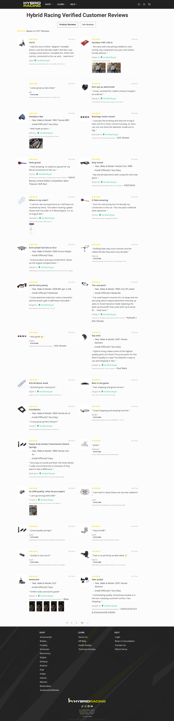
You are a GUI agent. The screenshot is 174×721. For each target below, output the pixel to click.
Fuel (42, 669)
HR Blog (82, 641)
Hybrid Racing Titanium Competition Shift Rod (104, 218)
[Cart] (148, 4)
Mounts (43, 682)
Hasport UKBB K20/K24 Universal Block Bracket (105, 454)
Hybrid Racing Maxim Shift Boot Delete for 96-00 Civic (44, 429)
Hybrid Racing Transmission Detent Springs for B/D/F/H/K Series (47, 540)
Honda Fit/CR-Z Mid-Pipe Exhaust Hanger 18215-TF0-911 (107, 102)
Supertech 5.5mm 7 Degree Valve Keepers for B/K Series (45, 395)
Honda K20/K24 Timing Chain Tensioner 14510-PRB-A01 (44, 503)
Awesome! (34, 579)
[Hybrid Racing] (32, 4)
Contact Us (120, 645)
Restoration (45, 686)
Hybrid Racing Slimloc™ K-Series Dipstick (103, 368)
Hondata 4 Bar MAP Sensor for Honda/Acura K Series (44, 136)
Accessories (46, 637)
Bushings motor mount (103, 116)
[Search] (138, 4)
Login (117, 637)
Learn (60, 4)
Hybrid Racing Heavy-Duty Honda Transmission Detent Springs (46, 477)
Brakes (43, 641)
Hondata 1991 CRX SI (102, 42)
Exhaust (44, 661)
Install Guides (85, 645)
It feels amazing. (100, 200)
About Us (83, 637)
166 (82, 623)
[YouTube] (92, 706)
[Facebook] (89, 706)
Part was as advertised (103, 86)
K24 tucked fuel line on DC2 (42, 247)
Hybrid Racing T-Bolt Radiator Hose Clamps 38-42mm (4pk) (108, 505)
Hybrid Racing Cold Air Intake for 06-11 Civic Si (42, 308)
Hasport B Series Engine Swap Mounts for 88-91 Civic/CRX (108, 318)
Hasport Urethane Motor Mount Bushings (103, 138)
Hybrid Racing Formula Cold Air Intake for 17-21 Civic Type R (108, 565)
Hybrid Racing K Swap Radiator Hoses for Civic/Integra (107, 185)
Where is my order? (38, 200)
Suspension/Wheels (49, 690)
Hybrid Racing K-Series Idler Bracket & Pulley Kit (105, 609)
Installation (34, 409)
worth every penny (38, 285)
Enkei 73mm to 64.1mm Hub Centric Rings (103, 395)
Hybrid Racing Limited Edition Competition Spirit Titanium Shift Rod (47, 178)
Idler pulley (97, 579)
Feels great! (35, 162)
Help (72, 4)
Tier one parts (99, 285)
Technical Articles (87, 649)
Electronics (45, 653)
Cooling (43, 645)
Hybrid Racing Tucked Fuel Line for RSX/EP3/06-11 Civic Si (108, 420)
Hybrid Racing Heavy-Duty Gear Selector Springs (105, 540)
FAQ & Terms (121, 649)
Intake (43, 673)
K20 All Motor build (38, 383)
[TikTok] (82, 706)
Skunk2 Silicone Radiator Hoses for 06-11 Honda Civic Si (44, 97)
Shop (48, 4)
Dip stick (96, 335)
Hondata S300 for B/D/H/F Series (101, 61)
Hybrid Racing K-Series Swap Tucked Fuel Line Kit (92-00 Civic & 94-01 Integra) (51, 271)
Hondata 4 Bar (36, 116)
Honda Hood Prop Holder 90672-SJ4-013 (40, 221)
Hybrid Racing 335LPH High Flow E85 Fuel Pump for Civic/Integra (47, 565)
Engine (43, 657)
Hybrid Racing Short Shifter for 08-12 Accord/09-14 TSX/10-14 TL (47, 64)
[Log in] (143, 4)
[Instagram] (85, 706)
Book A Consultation (125, 641)
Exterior (43, 665)
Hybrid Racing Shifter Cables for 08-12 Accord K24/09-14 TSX (109, 261)
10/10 (32, 42)
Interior (43, 678)
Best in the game (100, 383)
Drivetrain (44, 649)
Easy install (97, 162)
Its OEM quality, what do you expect (47, 491)
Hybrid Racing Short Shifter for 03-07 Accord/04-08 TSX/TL (45, 599)
